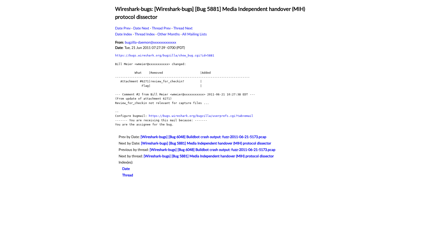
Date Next (141, 28)
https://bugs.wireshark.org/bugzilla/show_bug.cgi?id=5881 (164, 55)
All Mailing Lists (194, 34)
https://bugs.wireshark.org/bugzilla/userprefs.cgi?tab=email (201, 116)
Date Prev (123, 28)
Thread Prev (161, 28)
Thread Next (183, 28)
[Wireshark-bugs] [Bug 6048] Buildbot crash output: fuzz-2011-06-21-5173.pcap (203, 137)
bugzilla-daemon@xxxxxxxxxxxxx (150, 42)
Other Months (168, 34)
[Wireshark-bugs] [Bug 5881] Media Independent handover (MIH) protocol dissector (206, 143)
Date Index (123, 34)
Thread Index (145, 34)
